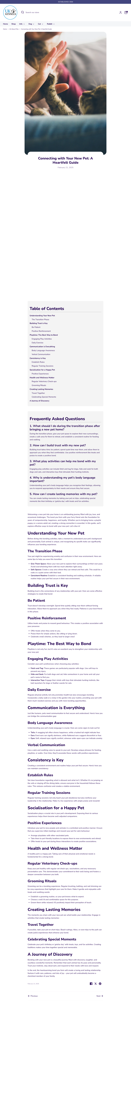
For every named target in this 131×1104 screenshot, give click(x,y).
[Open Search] (22, 12)
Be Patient (36, 327)
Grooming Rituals (39, 385)
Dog (30, 24)
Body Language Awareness (43, 350)
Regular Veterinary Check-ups (44, 381)
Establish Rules (38, 362)
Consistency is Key (38, 358)
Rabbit (50, 24)
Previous (34, 996)
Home (5, 24)
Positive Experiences (40, 373)
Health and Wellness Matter (42, 377)
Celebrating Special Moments (44, 397)
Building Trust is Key (38, 323)
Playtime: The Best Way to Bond (44, 335)
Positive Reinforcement (41, 331)
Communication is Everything (42, 346)
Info (21, 24)
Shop (13, 24)
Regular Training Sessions (42, 366)
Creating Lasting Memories (41, 389)
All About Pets (14, 29)
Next (99, 996)
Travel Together (38, 393)
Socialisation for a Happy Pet (42, 370)
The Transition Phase (40, 319)
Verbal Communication (41, 354)
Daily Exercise (37, 342)
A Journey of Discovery (39, 401)
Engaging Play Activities (42, 339)
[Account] (121, 12)
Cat (39, 24)
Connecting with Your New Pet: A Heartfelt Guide (36, 29)
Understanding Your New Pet (42, 315)
